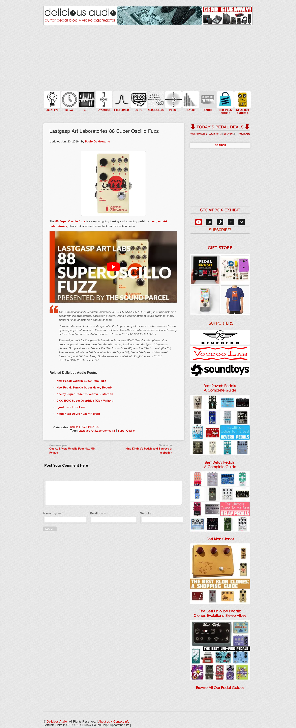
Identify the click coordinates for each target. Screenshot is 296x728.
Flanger (155, 99)
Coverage (242, 99)
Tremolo (155, 107)
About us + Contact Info (113, 721)
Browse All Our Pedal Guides (220, 687)
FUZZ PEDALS (90, 426)
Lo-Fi (138, 101)
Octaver (173, 107)
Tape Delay (69, 103)
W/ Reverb (69, 107)
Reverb (190, 101)
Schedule (242, 103)
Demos (74, 426)
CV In (208, 97)
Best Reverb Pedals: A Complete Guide (220, 388)
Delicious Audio (57, 721)
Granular (207, 101)
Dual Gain (86, 109)
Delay (69, 99)
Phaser (155, 103)
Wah (121, 107)
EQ (121, 99)
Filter (121, 103)
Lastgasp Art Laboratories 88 (97, 430)
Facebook (242, 107)
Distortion (86, 97)
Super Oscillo (126, 430)
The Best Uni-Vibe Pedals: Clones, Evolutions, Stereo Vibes (220, 613)
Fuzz (86, 101)
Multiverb (190, 97)
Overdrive (86, 105)
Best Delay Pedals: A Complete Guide (220, 464)
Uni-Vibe (155, 111)
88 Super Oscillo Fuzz (70, 221)
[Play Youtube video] (113, 267)
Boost (104, 99)
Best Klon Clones (220, 539)
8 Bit (138, 105)
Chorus (155, 95)
